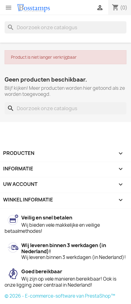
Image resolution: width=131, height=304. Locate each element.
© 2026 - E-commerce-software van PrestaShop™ (60, 296)
